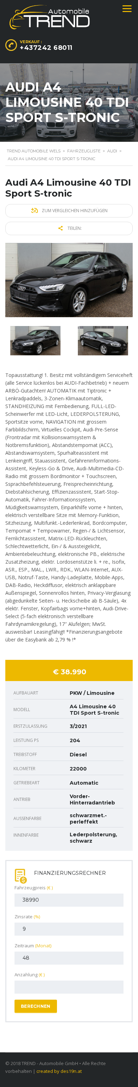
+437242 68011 (46, 48)
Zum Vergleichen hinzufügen (74, 211)
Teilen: (74, 228)
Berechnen (36, 1006)
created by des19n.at (59, 1071)
